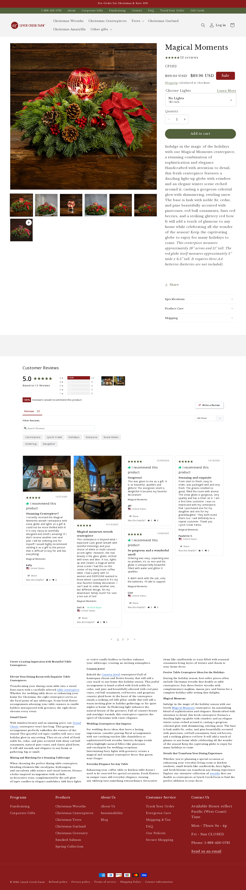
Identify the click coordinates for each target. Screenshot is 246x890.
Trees (135, 21)
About (72, 10)
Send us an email (206, 851)
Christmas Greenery (71, 833)
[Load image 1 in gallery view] (21, 205)
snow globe (111, 437)
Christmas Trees (68, 820)
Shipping (171, 82)
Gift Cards (197, 10)
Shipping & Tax (158, 820)
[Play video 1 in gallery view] (21, 230)
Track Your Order (172, 10)
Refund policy (58, 881)
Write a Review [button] (211, 405)
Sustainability (112, 813)
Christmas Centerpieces (74, 813)
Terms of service (105, 881)
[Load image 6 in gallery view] (145, 205)
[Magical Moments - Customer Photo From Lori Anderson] (119, 381)
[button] (137, 21)
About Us (108, 806)
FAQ (151, 10)
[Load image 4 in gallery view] (96, 205)
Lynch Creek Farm (33, 882)
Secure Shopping (159, 840)
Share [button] (174, 284)
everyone (91, 437)
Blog (104, 820)
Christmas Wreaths (70, 806)
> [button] (135, 639)
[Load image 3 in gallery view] (71, 205)
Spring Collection (69, 846)
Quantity (171, 111)
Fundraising (117, 10)
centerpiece (32, 437)
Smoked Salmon (68, 840)
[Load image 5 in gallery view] (120, 205)
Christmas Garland (70, 826)
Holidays (73, 437)
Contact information (159, 881)
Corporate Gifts (92, 10)
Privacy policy (80, 881)
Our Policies (156, 833)
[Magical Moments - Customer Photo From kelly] (107, 381)
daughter (49, 443)
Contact (137, 10)
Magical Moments (36, 558)
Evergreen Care (158, 813)
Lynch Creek (54, 437)
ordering (31, 443)
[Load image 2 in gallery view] (46, 205)
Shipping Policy (130, 881)
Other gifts (99, 29)
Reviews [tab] (29, 411)
